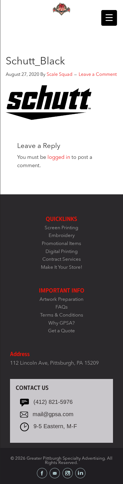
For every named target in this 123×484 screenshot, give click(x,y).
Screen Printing (61, 228)
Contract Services (61, 259)
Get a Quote (61, 331)
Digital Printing (61, 251)
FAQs (61, 307)
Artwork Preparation (61, 299)
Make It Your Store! (61, 267)
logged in (58, 157)
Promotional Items (61, 243)
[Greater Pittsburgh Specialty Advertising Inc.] (61, 8)
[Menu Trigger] (109, 18)
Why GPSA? (61, 323)
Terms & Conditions (61, 315)
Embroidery (62, 235)
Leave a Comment (98, 74)
